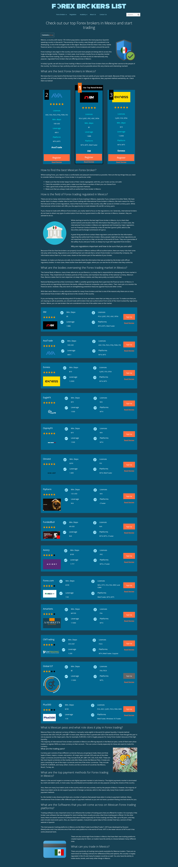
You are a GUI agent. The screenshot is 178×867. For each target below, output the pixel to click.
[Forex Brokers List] (89, 6)
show (51, 35)
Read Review (89, 162)
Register (89, 157)
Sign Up (129, 317)
